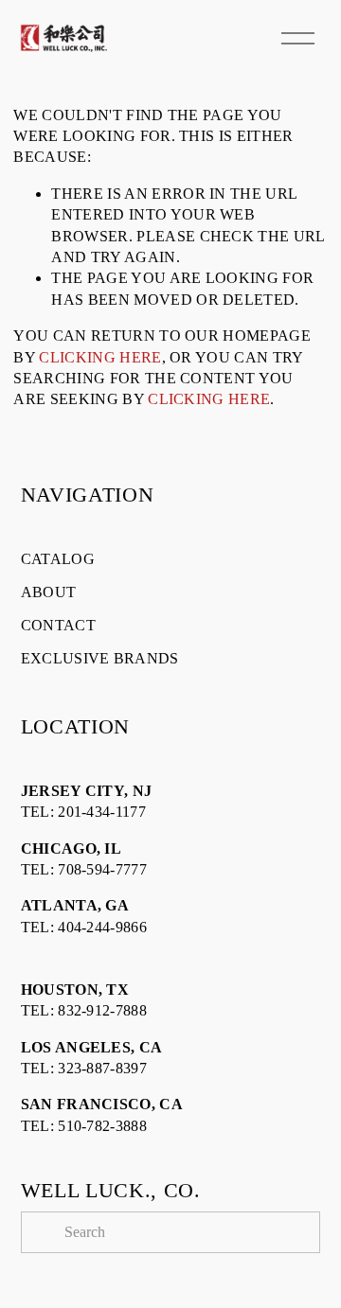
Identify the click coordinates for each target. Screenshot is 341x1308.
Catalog (58, 559)
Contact (58, 625)
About (49, 592)
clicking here (100, 357)
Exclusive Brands (100, 658)
